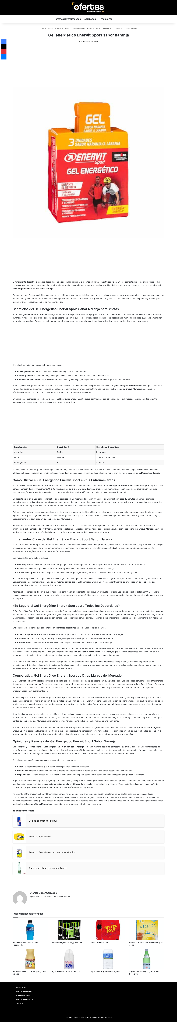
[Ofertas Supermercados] (88, 7)
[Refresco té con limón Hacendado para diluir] (146, 930)
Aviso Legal (21, 987)
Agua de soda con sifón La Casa (66, 971)
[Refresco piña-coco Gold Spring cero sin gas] (30, 959)
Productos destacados (57, 28)
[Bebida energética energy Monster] (69, 930)
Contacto (20, 1003)
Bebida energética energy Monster (67, 942)
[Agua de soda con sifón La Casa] (69, 959)
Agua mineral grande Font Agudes (105, 971)
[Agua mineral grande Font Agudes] (107, 959)
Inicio (44, 28)
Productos (106, 19)
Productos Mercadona (76, 28)
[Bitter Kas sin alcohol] (107, 930)
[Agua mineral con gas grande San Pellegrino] (146, 959)
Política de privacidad (25, 999)
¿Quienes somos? (23, 995)
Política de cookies (24, 991)
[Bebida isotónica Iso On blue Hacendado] (30, 930)
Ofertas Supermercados (68, 19)
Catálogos (90, 19)
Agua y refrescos (94, 28)
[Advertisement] (88, 65)
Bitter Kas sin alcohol (99, 942)
